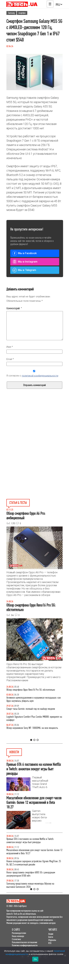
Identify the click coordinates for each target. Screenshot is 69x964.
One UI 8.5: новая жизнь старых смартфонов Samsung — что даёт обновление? (33, 702)
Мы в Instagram (27, 261)
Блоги (50, 936)
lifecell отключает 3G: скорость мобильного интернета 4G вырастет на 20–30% (32, 851)
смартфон (22, 12)
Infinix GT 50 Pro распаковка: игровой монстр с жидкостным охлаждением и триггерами (28, 725)
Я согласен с (32, 375)
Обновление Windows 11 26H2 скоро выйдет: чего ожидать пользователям (33, 863)
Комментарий (14, 308)
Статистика (16, 939)
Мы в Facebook (27, 253)
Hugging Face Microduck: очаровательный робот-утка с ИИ (33, 883)
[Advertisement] (34, 430)
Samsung (11, 12)
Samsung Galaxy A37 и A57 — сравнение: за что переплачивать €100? (29, 736)
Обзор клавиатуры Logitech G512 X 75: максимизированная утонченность (34, 713)
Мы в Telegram (27, 270)
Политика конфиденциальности (24, 945)
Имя (9, 346)
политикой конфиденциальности (40, 375)
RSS (49, 943)
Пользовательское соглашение (24, 942)
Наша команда (18, 936)
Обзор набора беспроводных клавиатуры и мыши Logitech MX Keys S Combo (33, 691)
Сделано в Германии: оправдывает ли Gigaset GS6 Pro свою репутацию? (34, 874)
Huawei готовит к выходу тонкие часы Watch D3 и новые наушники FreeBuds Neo (32, 840)
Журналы (52, 940)
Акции (50, 933)
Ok (35, 959)
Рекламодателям (19, 933)
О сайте (16, 929)
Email (10, 359)
